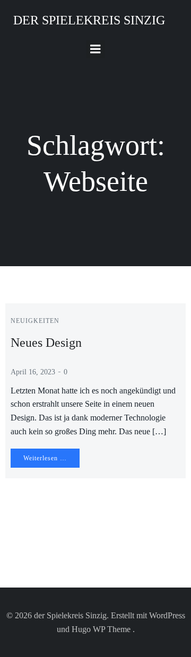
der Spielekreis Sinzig (89, 20)
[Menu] (95, 49)
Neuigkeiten (35, 321)
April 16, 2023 (33, 372)
